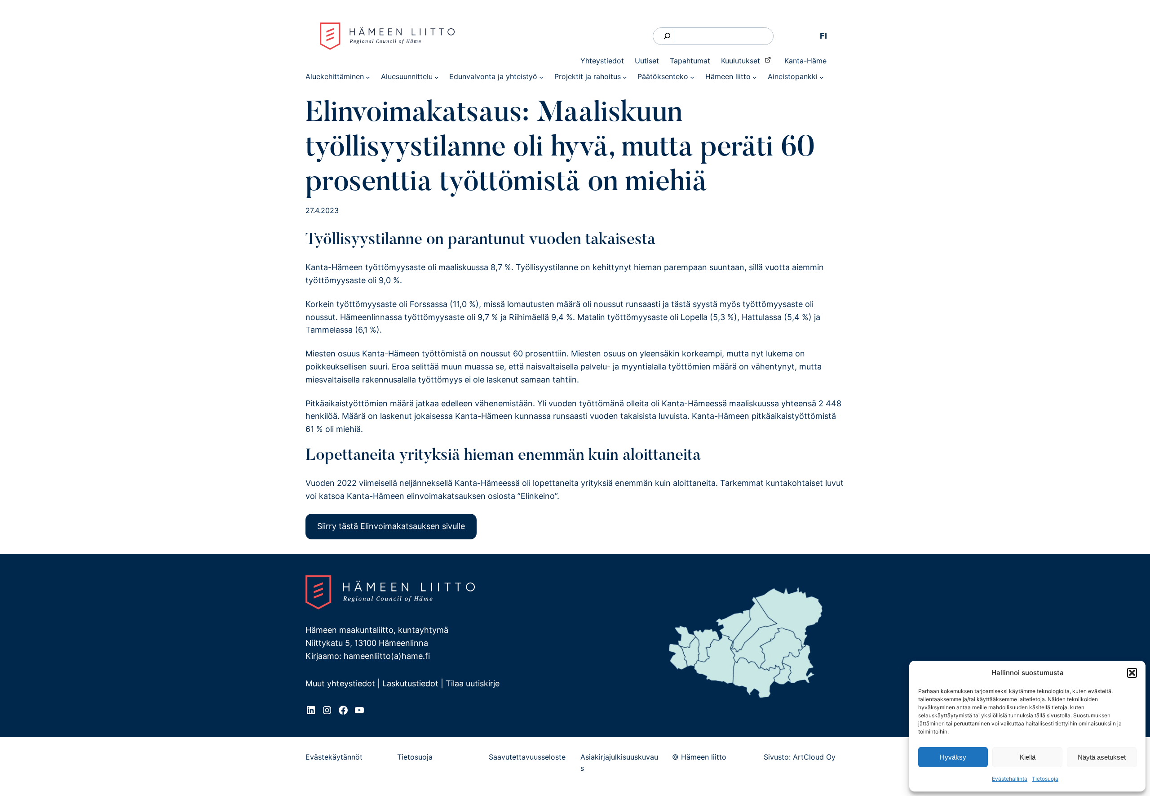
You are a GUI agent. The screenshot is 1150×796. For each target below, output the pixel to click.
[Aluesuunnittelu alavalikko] (436, 77)
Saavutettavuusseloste (527, 756)
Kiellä (1027, 757)
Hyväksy (953, 757)
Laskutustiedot (410, 683)
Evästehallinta (1009, 778)
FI (823, 35)
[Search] (667, 36)
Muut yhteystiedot (340, 683)
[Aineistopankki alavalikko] (821, 77)
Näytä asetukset (1102, 757)
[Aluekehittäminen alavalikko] (368, 77)
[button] (1132, 672)
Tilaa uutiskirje (473, 683)
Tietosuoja (1045, 778)
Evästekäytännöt (334, 756)
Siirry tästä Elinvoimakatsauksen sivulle (391, 526)
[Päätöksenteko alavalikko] (692, 77)
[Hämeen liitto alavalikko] (754, 77)
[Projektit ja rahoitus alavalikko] (625, 77)
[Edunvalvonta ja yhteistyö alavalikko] (541, 77)
